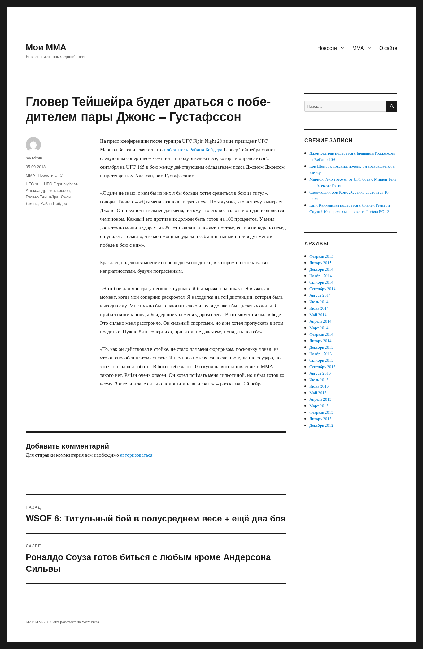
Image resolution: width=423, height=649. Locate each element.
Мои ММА (46, 46)
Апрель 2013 (320, 399)
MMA (358, 47)
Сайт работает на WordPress (74, 622)
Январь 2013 (320, 418)
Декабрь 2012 (321, 425)
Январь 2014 (320, 340)
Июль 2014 (319, 301)
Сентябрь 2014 (322, 288)
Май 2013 (318, 392)
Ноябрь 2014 (320, 275)
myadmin (34, 158)
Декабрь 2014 (321, 269)
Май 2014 (318, 314)
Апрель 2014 (320, 321)
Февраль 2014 (321, 334)
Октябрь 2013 (321, 360)
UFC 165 (33, 184)
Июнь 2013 (319, 386)
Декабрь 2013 (321, 347)
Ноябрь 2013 (320, 353)
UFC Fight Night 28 (61, 184)
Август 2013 (320, 373)
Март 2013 (319, 405)
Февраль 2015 (321, 256)
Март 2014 (319, 327)
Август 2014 (320, 295)
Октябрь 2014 (321, 282)
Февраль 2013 (321, 412)
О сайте (388, 47)
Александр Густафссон (48, 190)
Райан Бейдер (53, 203)
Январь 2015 (320, 262)
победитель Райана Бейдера (193, 149)
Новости (327, 47)
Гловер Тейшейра (42, 197)
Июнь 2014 (319, 308)
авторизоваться (136, 454)
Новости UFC (50, 175)
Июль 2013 (319, 379)
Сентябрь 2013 (322, 366)
